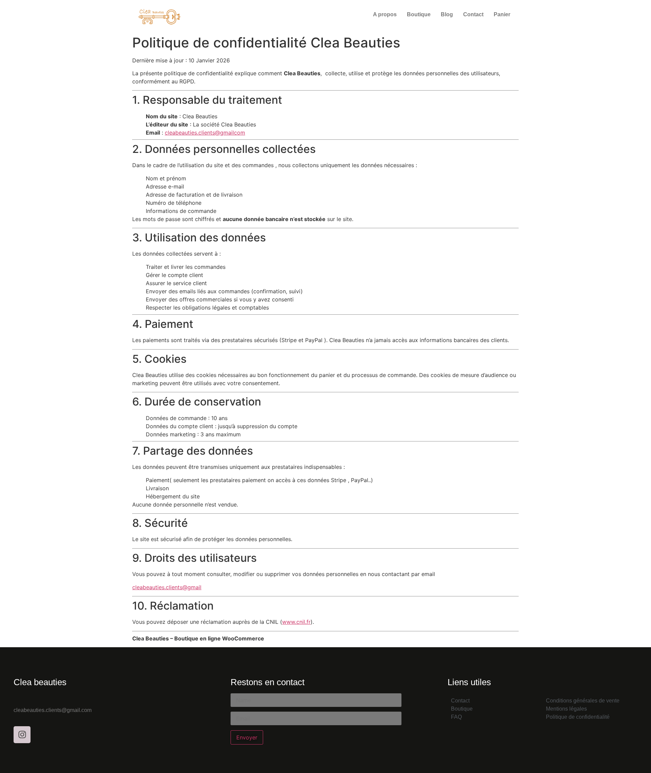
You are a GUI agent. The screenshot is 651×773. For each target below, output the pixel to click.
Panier (502, 14)
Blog (447, 14)
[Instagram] (22, 734)
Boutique (419, 14)
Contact (473, 14)
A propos (385, 14)
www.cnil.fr (296, 621)
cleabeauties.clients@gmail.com (53, 710)
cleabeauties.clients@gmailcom (205, 132)
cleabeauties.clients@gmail (166, 587)
